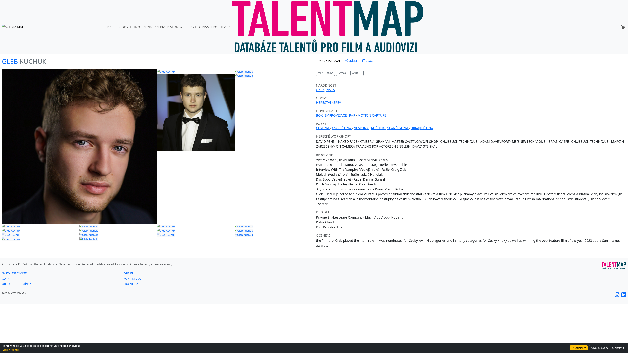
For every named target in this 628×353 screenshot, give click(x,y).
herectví (324, 102)
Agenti (125, 27)
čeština (323, 128)
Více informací (11, 350)
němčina (361, 128)
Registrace (220, 27)
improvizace (336, 115)
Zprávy (190, 27)
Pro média (131, 284)
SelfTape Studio (168, 27)
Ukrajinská (325, 90)
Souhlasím (580, 347)
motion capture (372, 115)
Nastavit (619, 347)
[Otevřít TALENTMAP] (327, 26)
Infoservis (143, 27)
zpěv (337, 102)
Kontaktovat (133, 278)
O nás (204, 27)
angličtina (342, 128)
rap (352, 115)
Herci (112, 27)
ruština (378, 128)
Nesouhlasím (600, 347)
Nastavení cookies (15, 273)
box (319, 115)
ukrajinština (422, 128)
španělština (398, 128)
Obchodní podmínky (16, 284)
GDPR (5, 278)
